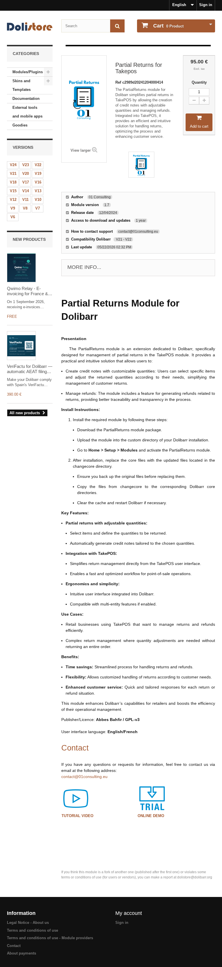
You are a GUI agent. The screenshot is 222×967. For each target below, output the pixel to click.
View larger (81, 150)
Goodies (19, 125)
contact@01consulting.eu (84, 776)
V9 (12, 208)
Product (168, 26)
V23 (25, 165)
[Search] (117, 25)
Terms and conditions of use (32, 930)
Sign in (205, 5)
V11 (25, 199)
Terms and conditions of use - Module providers (50, 938)
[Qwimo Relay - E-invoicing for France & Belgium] (21, 267)
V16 (38, 182)
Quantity (199, 82)
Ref (118, 82)
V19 (38, 173)
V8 (25, 208)
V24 (13, 165)
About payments (21, 953)
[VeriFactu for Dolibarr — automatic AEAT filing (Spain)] (21, 345)
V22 (38, 165)
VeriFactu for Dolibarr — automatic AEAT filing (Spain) (29, 369)
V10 (38, 199)
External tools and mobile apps (27, 111)
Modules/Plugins (27, 72)
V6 (12, 217)
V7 (37, 208)
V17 (25, 182)
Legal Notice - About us (28, 922)
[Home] (30, 26)
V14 (25, 191)
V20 (25, 173)
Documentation (26, 98)
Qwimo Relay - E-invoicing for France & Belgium (27, 291)
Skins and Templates (21, 85)
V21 (13, 173)
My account (128, 913)
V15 (13, 191)
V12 (13, 199)
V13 (38, 191)
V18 (13, 182)
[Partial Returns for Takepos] (141, 164)
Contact (14, 946)
